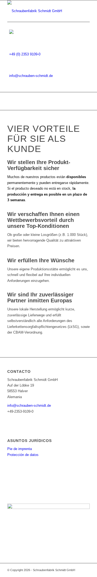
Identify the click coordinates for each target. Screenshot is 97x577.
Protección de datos (23, 455)
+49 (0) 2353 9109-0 (24, 54)
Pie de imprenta (19, 449)
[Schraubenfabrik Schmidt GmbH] (40, 11)
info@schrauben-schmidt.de (31, 76)
